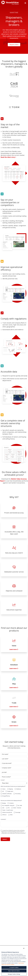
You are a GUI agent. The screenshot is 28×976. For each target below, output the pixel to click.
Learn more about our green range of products (14, 720)
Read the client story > (8, 157)
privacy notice (17, 830)
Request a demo (14, 44)
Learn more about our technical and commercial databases (14, 663)
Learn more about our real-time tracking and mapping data (14, 682)
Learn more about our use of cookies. (12, 963)
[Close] (23, 948)
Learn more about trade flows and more (14, 701)
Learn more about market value (14, 644)
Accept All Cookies (14, 967)
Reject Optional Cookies (14, 970)
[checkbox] (14, 792)
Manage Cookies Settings (14, 974)
